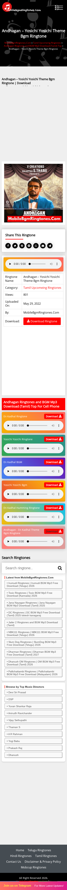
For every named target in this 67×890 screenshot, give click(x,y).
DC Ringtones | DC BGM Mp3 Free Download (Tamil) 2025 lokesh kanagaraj (33, 614)
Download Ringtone (43, 321)
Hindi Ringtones (21, 856)
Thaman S (14, 727)
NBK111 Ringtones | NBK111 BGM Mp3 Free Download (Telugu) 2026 (33, 633)
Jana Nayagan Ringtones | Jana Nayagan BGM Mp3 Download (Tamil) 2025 (31, 604)
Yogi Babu (14, 741)
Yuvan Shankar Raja (19, 706)
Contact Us (13, 862)
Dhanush (13, 755)
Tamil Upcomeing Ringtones (42, 288)
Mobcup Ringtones (33, 867)
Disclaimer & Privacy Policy (43, 862)
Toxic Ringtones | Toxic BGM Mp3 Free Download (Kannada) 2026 (29, 594)
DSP (10, 699)
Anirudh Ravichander (20, 713)
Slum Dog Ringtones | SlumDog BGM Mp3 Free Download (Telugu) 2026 (31, 643)
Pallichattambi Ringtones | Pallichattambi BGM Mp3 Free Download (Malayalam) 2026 (32, 673)
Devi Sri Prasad (17, 692)
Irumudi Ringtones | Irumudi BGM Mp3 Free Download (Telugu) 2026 (32, 584)
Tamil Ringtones (46, 856)
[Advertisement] (33, 124)
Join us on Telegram (17, 885)
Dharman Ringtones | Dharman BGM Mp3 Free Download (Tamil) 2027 (31, 653)
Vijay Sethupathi (17, 720)
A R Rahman (15, 734)
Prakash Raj (15, 748)
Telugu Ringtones (39, 850)
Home (20, 850)
